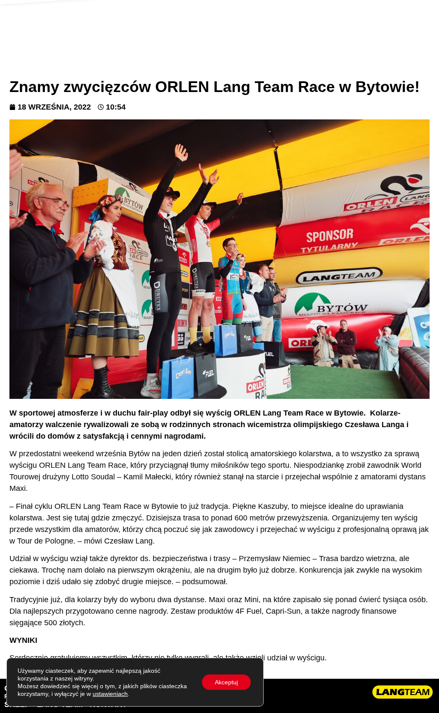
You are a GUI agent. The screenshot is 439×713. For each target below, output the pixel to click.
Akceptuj (226, 682)
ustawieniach (110, 693)
